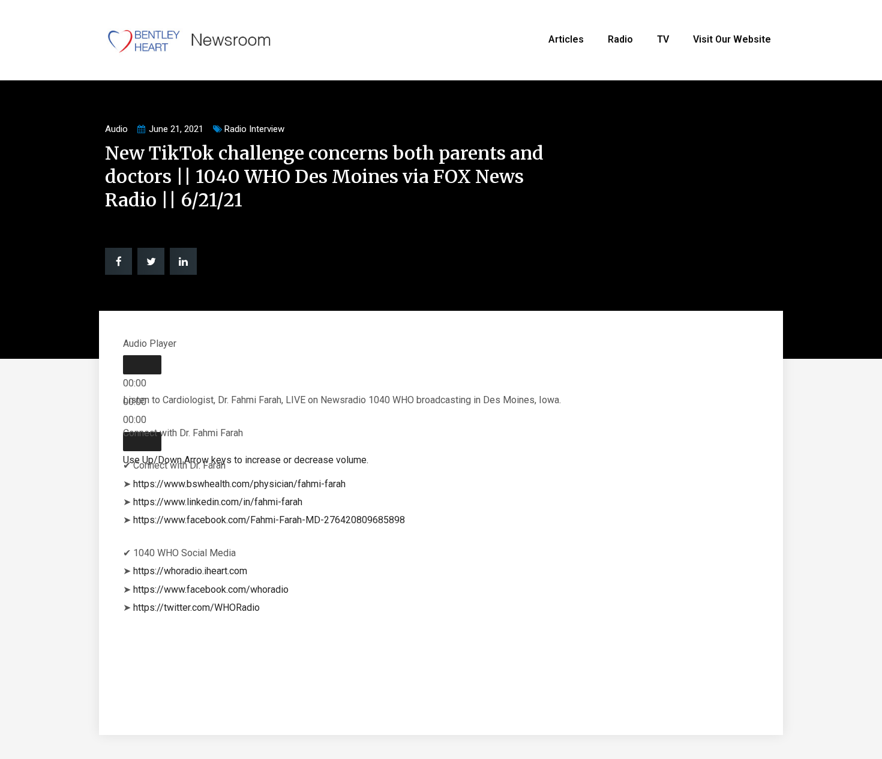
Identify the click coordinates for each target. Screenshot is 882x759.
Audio (116, 129)
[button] (118, 261)
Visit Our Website (732, 39)
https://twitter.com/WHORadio (196, 607)
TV (663, 39)
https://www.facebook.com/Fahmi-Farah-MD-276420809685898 (269, 520)
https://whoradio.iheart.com (190, 571)
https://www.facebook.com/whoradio (211, 589)
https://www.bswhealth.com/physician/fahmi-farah (239, 484)
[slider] (245, 460)
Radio (620, 39)
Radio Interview (254, 129)
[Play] (142, 364)
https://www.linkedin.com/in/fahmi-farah (217, 502)
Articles (566, 39)
